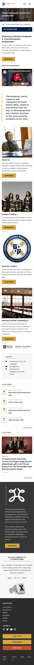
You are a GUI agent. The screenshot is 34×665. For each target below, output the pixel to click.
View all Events (27, 427)
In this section (10, 29)
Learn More (12, 546)
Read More (8, 59)
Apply (9, 578)
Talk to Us (16, 578)
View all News (28, 478)
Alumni (24, 578)
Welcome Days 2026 (16, 420)
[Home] (3, 24)
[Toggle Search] (24, 4)
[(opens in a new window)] (4, 629)
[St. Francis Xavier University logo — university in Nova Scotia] (8, 4)
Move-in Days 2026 (15, 402)
